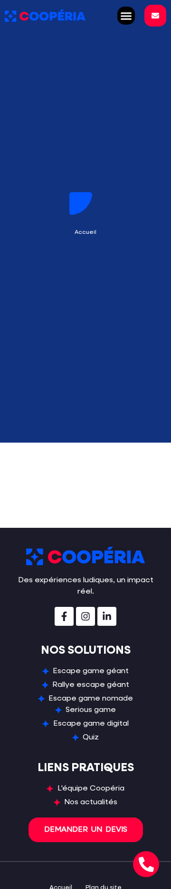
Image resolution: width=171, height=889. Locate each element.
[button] (126, 16)
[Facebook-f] (64, 616)
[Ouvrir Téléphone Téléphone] (146, 864)
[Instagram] (85, 616)
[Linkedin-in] (106, 616)
